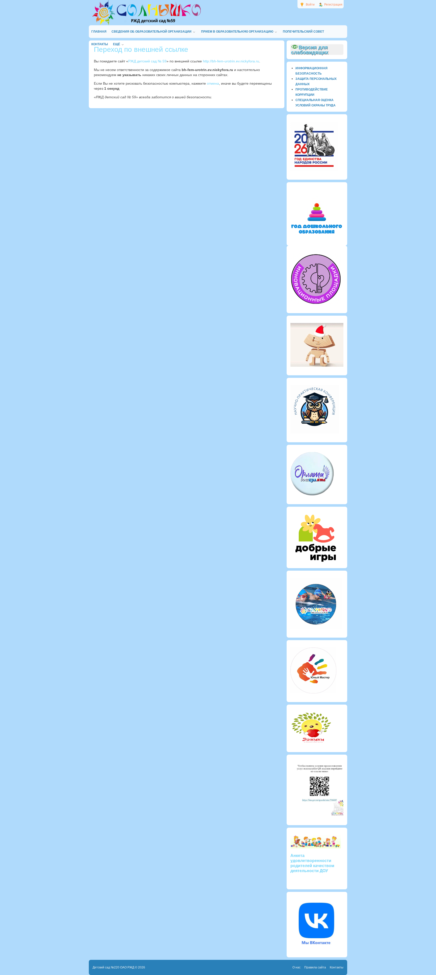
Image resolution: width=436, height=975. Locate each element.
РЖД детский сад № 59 (147, 61)
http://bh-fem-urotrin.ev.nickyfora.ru (231, 61)
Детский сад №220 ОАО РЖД (113, 967)
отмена (213, 83)
